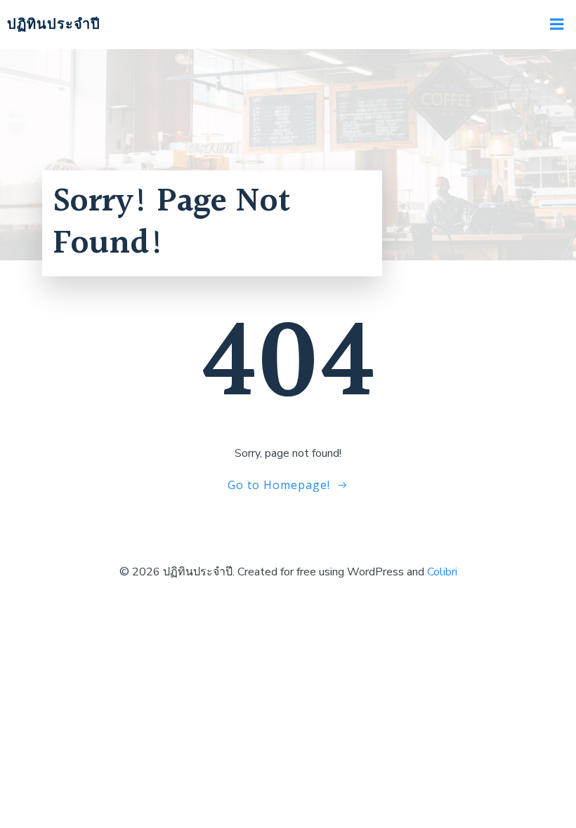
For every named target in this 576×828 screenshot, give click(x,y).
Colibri (442, 572)
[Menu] (557, 24)
